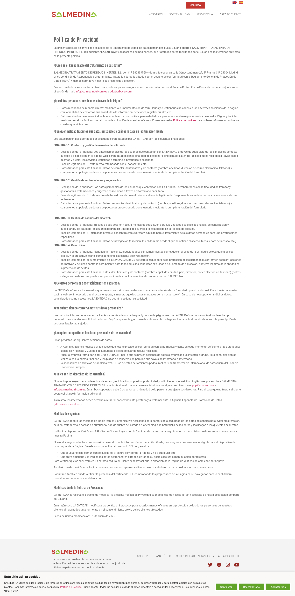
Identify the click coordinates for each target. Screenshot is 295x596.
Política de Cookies (70, 586)
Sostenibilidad (179, 14)
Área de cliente (230, 14)
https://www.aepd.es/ (67, 404)
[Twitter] (210, 564)
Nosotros (156, 14)
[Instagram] (227, 564)
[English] (235, 2)
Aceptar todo (278, 586)
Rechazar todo (251, 586)
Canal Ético (162, 556)
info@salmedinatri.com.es (91, 91)
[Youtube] (236, 564)
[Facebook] (219, 564)
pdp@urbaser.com (121, 91)
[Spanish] (241, 2)
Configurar (226, 586)
